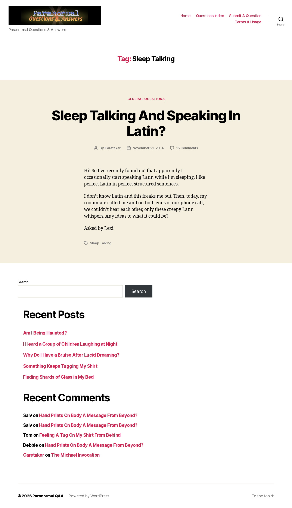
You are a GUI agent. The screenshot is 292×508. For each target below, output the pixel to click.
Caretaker (113, 148)
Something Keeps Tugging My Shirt (60, 366)
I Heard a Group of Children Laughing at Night (70, 344)
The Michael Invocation (75, 455)
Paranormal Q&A (47, 496)
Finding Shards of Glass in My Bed (58, 377)
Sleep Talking (100, 243)
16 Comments (187, 148)
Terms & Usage (248, 22)
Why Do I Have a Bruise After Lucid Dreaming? (71, 355)
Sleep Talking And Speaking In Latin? (146, 123)
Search (23, 282)
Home (185, 15)
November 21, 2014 (148, 148)
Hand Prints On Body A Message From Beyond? (88, 415)
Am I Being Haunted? (45, 333)
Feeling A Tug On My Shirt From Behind (80, 435)
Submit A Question (245, 15)
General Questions (146, 99)
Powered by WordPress (88, 496)
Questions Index (210, 15)
